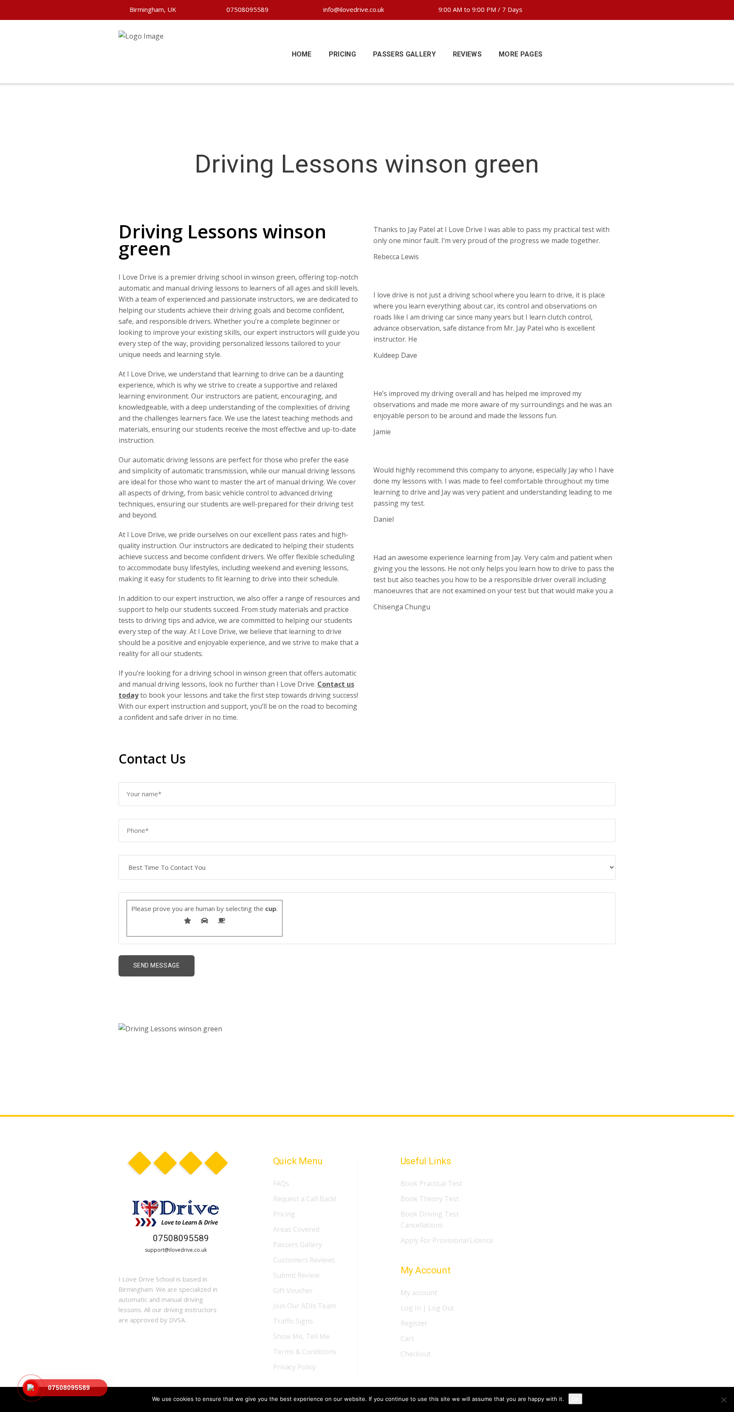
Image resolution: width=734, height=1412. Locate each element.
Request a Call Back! (304, 1198)
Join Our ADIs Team (304, 1305)
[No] (723, 1399)
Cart (407, 1338)
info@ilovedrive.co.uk (353, 9)
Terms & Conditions (304, 1351)
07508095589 (246, 9)
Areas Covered (296, 1229)
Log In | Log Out (427, 1308)
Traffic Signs (293, 1321)
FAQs (281, 1183)
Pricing (284, 1214)
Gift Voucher (293, 1290)
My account (419, 1292)
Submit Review (296, 1275)
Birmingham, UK (152, 9)
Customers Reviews (304, 1260)
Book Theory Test (430, 1198)
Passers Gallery (297, 1244)
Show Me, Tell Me (301, 1336)
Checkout (416, 1353)
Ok (575, 1398)
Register (414, 1323)
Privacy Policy (294, 1367)
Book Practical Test (431, 1183)
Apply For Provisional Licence (447, 1240)
